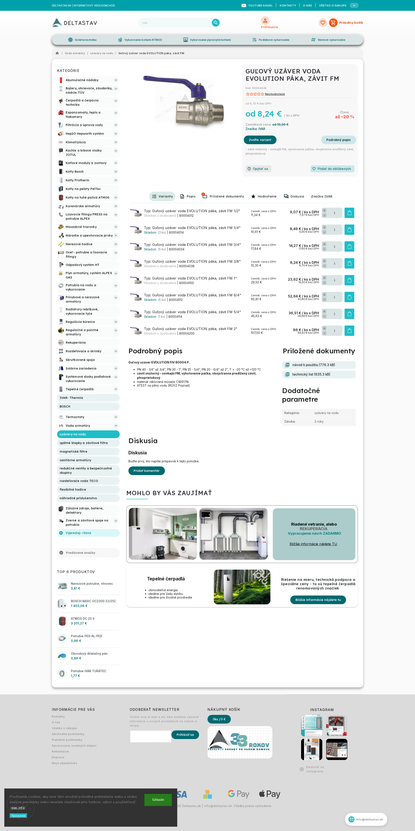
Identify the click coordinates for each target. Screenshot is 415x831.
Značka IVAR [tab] (322, 196)
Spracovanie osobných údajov (74, 745)
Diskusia (297, 196)
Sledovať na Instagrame (315, 769)
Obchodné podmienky (68, 734)
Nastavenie (18, 815)
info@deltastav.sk (218, 806)
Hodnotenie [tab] (267, 196)
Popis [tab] (191, 196)
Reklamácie (60, 751)
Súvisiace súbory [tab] (203, 194)
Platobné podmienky (67, 739)
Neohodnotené (275, 94)
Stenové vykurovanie (328, 39)
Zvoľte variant (260, 140)
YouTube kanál (260, 5)
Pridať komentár (147, 471)
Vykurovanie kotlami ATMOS (140, 39)
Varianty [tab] (166, 196)
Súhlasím (158, 800)
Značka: (255, 129)
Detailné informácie (338, 140)
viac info (18, 808)
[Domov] (58, 53)
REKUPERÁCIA (313, 528)
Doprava (58, 757)
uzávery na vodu (326, 413)
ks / (219, 719)
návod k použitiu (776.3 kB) (313, 365)
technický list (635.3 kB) (311, 374)
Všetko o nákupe (64, 728)
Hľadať (216, 23)
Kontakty (288, 5)
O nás (307, 5)
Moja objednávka (64, 763)
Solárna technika (82, 39)
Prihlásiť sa (185, 735)
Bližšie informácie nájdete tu (318, 600)
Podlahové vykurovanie (270, 39)
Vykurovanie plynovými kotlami (207, 39)
